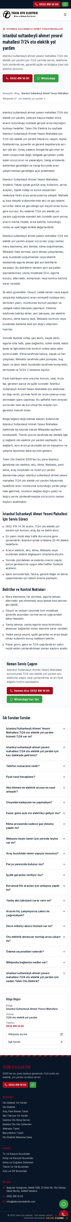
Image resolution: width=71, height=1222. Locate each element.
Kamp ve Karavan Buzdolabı (18, 1158)
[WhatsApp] (65, 4)
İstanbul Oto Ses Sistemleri (17, 1124)
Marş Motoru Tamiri (13, 1132)
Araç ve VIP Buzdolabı (15, 1171)
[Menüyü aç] (65, 14)
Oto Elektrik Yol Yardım (15, 1102)
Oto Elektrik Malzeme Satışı (17, 1137)
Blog (17, 93)
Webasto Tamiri (11, 1128)
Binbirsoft (58, 1215)
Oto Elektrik (9, 1107)
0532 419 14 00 (19, 78)
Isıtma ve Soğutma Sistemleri (18, 1162)
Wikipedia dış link (17, 1034)
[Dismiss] (67, 1218)
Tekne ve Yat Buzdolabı (16, 1166)
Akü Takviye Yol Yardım (15, 1115)
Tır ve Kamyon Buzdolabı (16, 1153)
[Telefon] (63, 1214)
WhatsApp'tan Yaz (26, 699)
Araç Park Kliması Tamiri (15, 1111)
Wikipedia (8, 98)
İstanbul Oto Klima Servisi (16, 1120)
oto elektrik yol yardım (30, 98)
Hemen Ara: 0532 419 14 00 (32, 690)
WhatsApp (48, 78)
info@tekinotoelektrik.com (21, 1201)
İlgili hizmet (14, 1041)
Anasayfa (8, 93)
